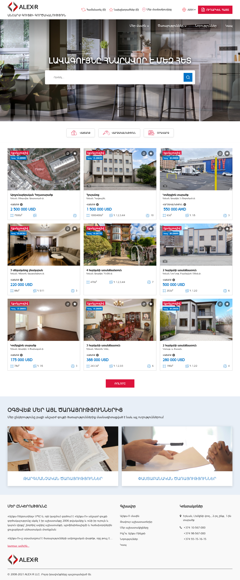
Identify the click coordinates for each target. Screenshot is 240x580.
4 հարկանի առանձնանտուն (104, 270)
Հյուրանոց (92, 194)
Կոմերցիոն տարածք (176, 194)
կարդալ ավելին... (18, 545)
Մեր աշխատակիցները (134, 527)
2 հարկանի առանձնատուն (179, 270)
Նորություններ (206, 25)
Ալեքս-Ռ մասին (129, 516)
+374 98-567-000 (194, 533)
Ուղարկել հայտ (217, 9)
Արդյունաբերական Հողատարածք (31, 194)
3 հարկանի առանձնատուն (103, 345)
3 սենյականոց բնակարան (26, 270)
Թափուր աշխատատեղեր (136, 521)
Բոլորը (120, 383)
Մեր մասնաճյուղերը (159, 9)
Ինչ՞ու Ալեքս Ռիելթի (132, 533)
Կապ (228, 25)
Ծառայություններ (171, 25)
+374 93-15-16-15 (195, 539)
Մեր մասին (138, 25)
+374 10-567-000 (194, 527)
